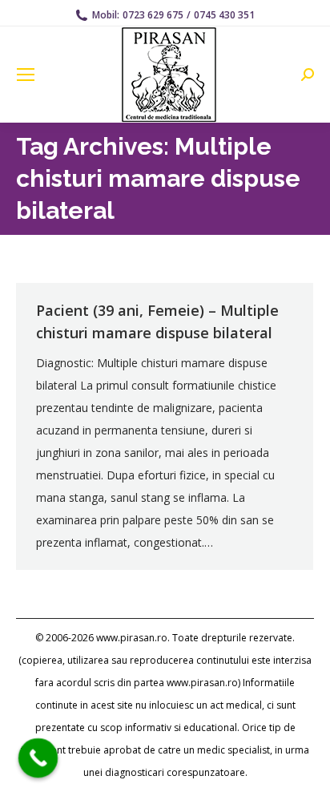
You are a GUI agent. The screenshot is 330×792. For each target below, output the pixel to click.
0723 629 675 (153, 15)
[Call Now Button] (38, 758)
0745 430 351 (224, 15)
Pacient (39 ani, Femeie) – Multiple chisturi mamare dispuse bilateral (157, 321)
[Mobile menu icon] (25, 74)
